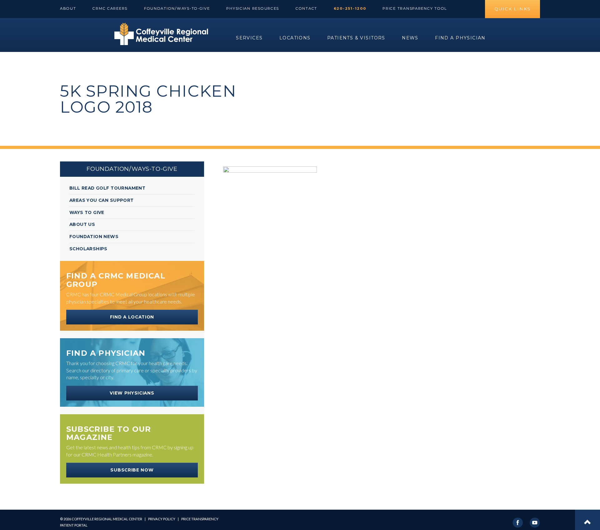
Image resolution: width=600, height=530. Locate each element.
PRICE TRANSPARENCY (199, 519)
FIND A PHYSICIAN (460, 38)
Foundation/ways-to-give (177, 8)
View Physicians (132, 392)
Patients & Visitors (356, 38)
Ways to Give (86, 212)
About (68, 8)
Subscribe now (131, 469)
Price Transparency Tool (414, 8)
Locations (295, 38)
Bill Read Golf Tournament (107, 188)
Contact (306, 8)
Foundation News (93, 236)
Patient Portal (74, 525)
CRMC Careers (110, 8)
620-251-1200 (350, 8)
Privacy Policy (161, 519)
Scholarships (88, 248)
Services (249, 38)
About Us (82, 224)
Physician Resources (252, 8)
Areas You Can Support (101, 200)
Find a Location (132, 316)
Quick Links (512, 8)
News (410, 38)
